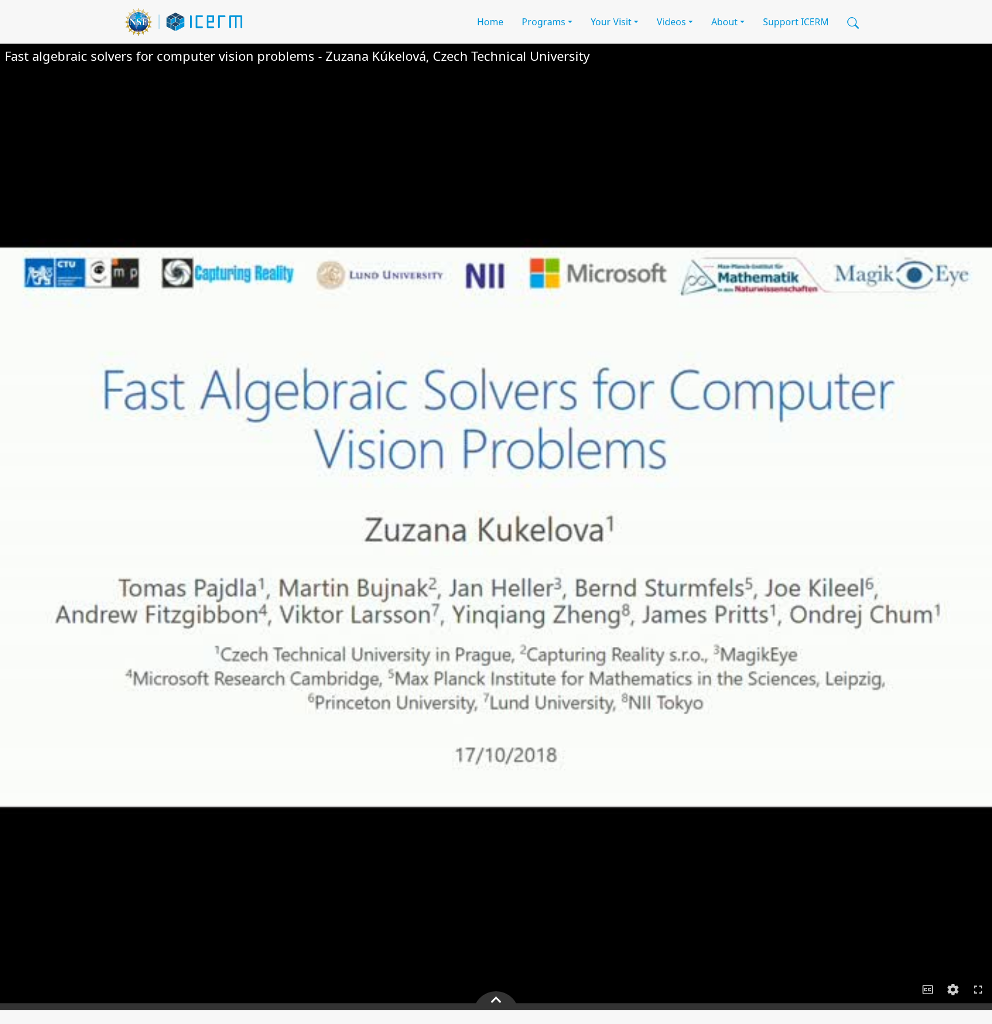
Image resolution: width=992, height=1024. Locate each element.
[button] (853, 21)
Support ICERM (796, 21)
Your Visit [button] (611, 21)
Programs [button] (543, 21)
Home (490, 21)
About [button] (724, 21)
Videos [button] (671, 21)
